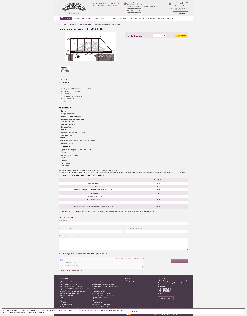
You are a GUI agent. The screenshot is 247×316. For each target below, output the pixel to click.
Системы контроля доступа (101, 306)
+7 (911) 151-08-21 (180, 5)
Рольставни (63, 302)
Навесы (62, 306)
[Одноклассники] (129, 314)
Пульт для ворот (98, 283)
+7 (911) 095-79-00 (180, 3)
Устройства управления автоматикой (104, 284)
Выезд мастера (130, 281)
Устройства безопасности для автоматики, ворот (105, 287)
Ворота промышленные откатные (70, 284)
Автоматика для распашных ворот (103, 281)
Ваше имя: (63, 221)
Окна (94, 299)
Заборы (62, 297)
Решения (76, 18)
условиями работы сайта (76, 254)
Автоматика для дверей (100, 291)
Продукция (66, 18)
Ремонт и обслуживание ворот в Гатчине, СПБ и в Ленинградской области (74, 289)
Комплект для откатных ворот (102, 293)
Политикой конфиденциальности (88, 310)
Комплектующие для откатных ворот (104, 295)
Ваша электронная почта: (133, 228)
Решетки (95, 301)
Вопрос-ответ (123, 18)
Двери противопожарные (100, 297)
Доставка (113, 18)
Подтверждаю (134, 311)
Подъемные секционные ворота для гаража (73, 291)
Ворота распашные (65, 301)
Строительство (97, 302)
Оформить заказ (181, 35)
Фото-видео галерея (137, 18)
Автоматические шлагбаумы (101, 304)
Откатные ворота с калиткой (68, 283)
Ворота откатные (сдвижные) (68, 281)
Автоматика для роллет (100, 290)
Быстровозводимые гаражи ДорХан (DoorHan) (107, 308)
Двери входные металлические (69, 293)
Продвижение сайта (164, 314)
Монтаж (104, 18)
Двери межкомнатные (66, 295)
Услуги (96, 18)
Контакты (161, 18)
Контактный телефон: (66, 228)
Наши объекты (172, 18)
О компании (151, 18)
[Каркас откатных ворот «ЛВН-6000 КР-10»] (90, 46)
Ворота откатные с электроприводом (71, 286)
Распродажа (86, 18)
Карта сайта (161, 294)
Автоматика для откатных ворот (69, 308)
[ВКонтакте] (127, 314)
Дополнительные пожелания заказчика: (72, 236)
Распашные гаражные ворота (69, 299)
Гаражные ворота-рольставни (69, 304)
